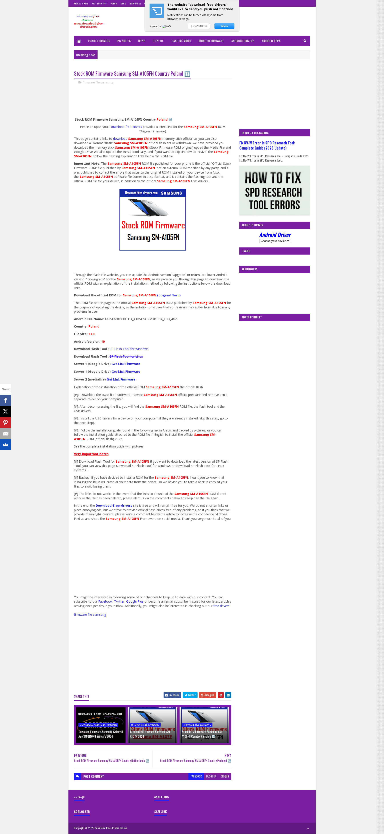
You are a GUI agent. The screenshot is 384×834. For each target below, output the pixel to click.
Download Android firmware (98, 724)
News (141, 40)
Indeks (123, 828)
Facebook (105, 601)
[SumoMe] (5, 444)
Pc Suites (124, 40)
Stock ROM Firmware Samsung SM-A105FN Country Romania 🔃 (202, 734)
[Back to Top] (307, 828)
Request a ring (81, 3)
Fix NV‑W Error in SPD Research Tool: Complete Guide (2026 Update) (267, 145)
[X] (5, 411)
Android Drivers (242, 40)
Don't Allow (199, 26)
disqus (225, 776)
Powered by (156, 26)
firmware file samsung (98, 82)
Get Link (113, 379)
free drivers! (221, 606)
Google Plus (135, 601)
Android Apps (271, 40)
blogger (211, 776)
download (120, 138)
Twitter (119, 601)
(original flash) (169, 295)
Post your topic (100, 3)
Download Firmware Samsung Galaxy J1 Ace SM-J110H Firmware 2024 (100, 734)
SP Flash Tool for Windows (129, 349)
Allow (224, 26)
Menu (123, 3)
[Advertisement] (155, 103)
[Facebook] (5, 400)
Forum (114, 3)
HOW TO (158, 40)
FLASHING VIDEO (180, 40)
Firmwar (126, 379)
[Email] (5, 433)
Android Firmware (211, 40)
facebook (196, 776)
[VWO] (166, 26)
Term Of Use (135, 3)
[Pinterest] (5, 422)
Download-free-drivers (126, 127)
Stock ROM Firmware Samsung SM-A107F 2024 (150, 734)
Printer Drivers (99, 40)
